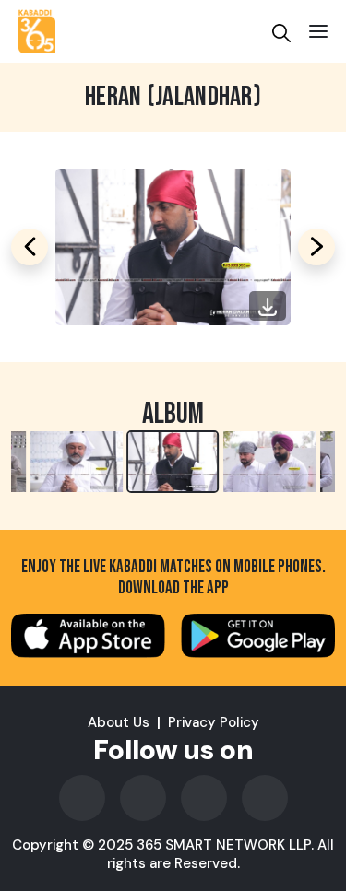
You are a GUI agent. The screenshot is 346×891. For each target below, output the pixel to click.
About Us (118, 722)
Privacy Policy (213, 722)
